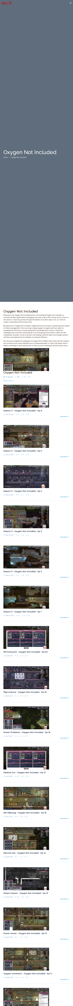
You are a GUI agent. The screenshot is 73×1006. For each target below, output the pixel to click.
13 (19, 615)
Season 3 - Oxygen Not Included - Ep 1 (22, 612)
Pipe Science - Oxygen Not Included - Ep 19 (24, 692)
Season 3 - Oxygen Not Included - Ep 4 (22, 491)
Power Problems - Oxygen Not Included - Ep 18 (26, 732)
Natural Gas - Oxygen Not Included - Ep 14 (24, 853)
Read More (64, 416)
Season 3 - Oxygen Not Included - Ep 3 (22, 531)
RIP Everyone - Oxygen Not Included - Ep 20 (25, 652)
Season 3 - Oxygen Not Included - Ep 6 (22, 411)
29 (18, 776)
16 (24, 377)
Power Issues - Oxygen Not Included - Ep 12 (25, 933)
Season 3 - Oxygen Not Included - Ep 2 (22, 571)
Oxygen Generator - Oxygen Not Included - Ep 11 (27, 973)
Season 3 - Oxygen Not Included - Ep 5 (22, 451)
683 (18, 377)
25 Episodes (9, 377)
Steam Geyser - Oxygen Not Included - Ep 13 (25, 893)
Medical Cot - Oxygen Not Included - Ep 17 (24, 772)
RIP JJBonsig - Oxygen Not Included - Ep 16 (24, 813)
